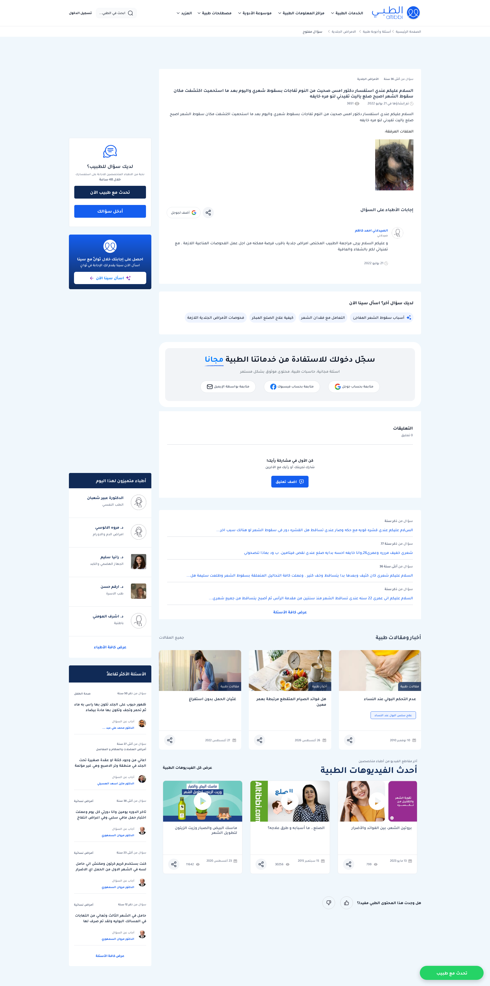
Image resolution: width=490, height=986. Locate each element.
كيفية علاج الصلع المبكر (272, 317)
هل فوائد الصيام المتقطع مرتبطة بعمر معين (291, 702)
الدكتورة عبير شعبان (105, 498)
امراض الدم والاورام (108, 534)
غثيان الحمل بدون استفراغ (212, 699)
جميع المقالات (171, 637)
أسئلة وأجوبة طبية (377, 31)
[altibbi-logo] (396, 13)
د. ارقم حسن (112, 586)
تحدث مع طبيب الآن (110, 192)
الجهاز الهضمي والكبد (107, 563)
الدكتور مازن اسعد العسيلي (115, 783)
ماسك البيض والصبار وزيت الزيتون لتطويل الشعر (206, 830)
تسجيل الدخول (80, 13)
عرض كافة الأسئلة (290, 612)
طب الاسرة (115, 593)
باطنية (119, 622)
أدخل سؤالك (110, 211)
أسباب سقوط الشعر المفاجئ (378, 317)
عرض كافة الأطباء (110, 647)
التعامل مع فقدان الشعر (323, 317)
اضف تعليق (286, 482)
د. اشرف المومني (108, 616)
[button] (346, 13)
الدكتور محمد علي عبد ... (118, 727)
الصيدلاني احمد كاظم (371, 230)
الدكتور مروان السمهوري (118, 835)
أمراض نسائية (83, 801)
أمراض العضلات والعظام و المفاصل (121, 749)
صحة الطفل (82, 693)
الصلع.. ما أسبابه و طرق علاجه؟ (296, 828)
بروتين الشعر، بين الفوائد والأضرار (381, 828)
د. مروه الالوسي (109, 527)
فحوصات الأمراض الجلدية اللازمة (215, 317)
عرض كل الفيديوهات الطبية (187, 767)
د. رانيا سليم (112, 557)
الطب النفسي (113, 504)
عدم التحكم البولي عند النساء (390, 699)
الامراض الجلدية (344, 31)
